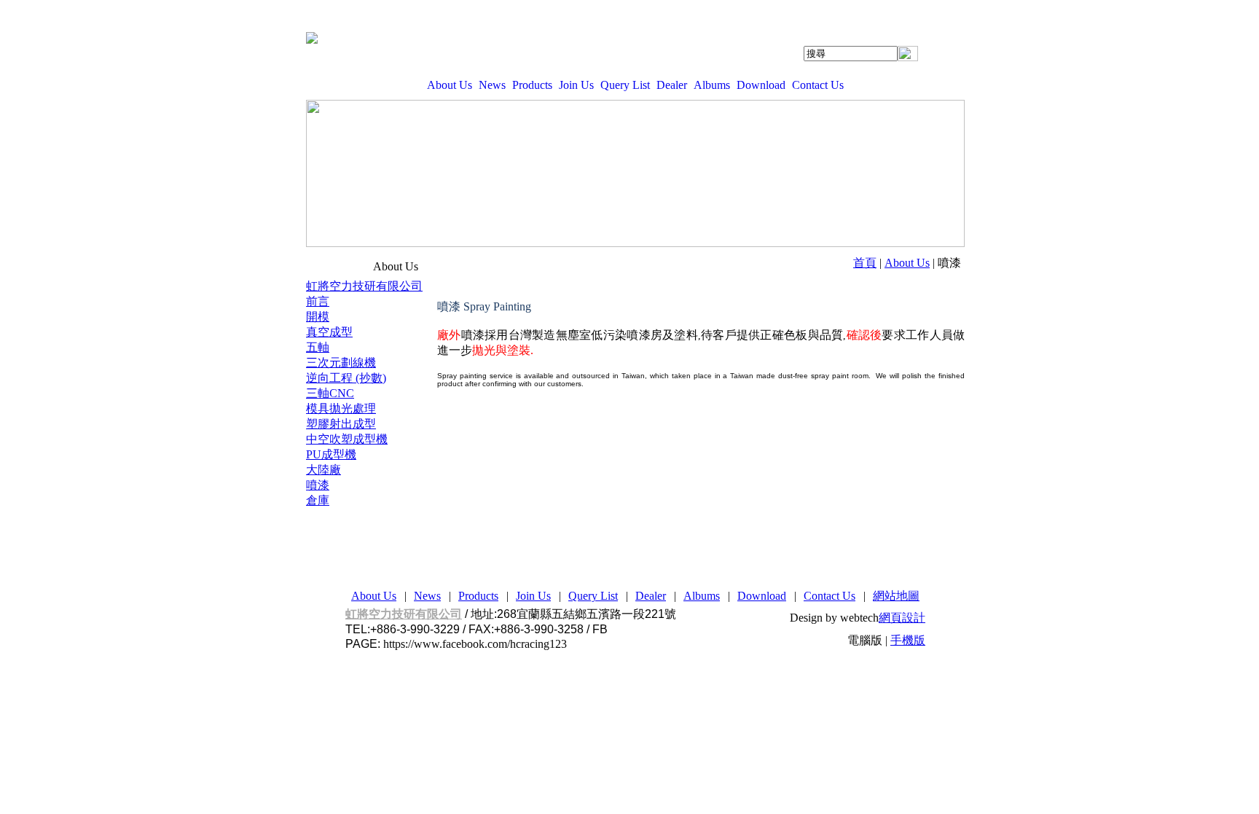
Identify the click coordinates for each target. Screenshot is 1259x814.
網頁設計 (902, 617)
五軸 (317, 347)
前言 (317, 301)
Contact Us (818, 85)
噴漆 (317, 485)
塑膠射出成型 (341, 424)
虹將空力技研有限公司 (364, 286)
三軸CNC (330, 393)
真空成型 (329, 332)
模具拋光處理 (341, 408)
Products (532, 85)
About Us (449, 85)
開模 (317, 316)
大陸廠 (323, 469)
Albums (712, 85)
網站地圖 (896, 596)
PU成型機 (331, 454)
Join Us (576, 85)
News (492, 85)
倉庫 (317, 500)
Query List (625, 85)
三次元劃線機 (341, 362)
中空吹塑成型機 (347, 439)
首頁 (864, 263)
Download (761, 85)
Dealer (671, 85)
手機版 (907, 640)
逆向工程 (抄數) (346, 378)
